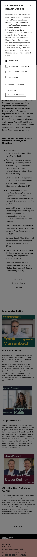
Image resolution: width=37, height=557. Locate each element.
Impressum (20, 84)
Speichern (12, 90)
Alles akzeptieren (16, 94)
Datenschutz (10, 84)
